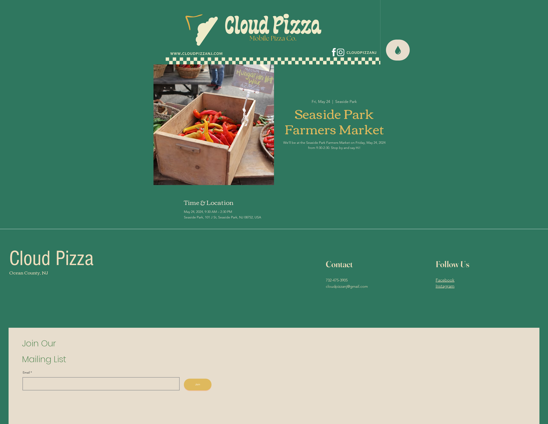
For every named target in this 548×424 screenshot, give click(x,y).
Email (27, 372)
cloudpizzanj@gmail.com (347, 286)
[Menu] (398, 50)
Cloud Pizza (51, 258)
